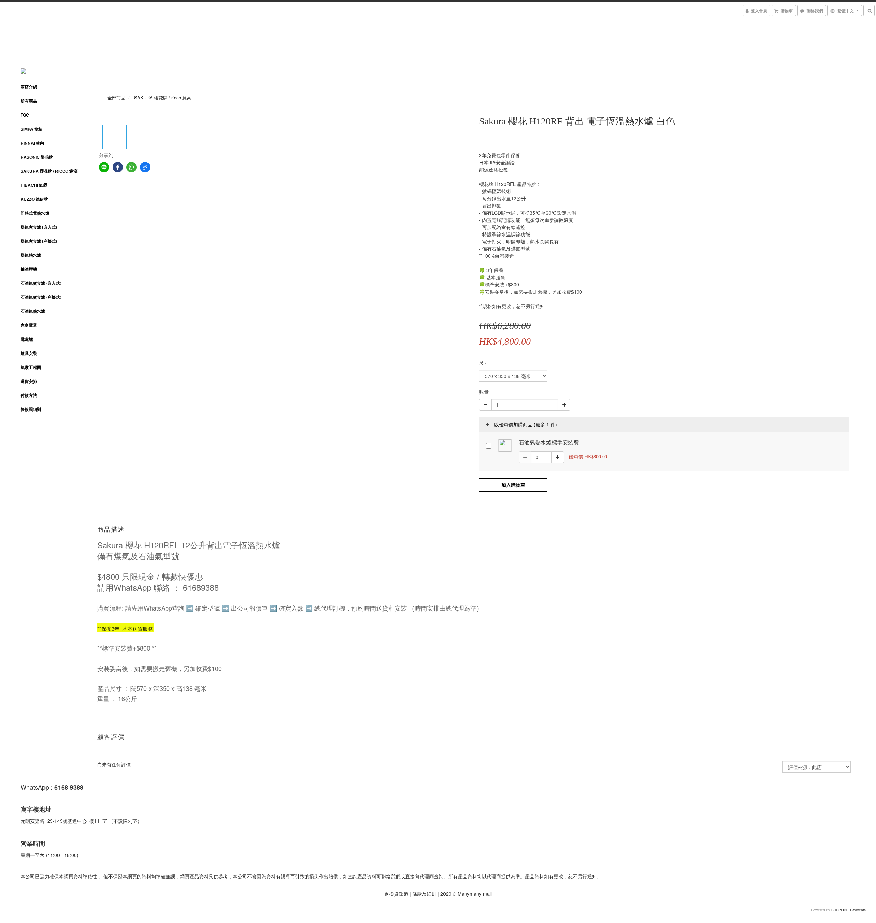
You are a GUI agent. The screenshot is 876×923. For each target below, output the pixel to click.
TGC (25, 115)
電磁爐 (27, 339)
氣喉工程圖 (31, 367)
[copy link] (145, 167)
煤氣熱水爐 (31, 255)
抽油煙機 (29, 269)
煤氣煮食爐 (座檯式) (39, 241)
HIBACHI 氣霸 (34, 185)
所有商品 (29, 101)
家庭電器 (29, 325)
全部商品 (116, 97)
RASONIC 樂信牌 (37, 157)
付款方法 (29, 395)
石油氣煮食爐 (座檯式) (41, 297)
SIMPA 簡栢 (31, 129)
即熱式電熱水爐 (35, 213)
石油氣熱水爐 (33, 311)
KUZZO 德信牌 (34, 199)
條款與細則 (31, 409)
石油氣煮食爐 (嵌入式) (41, 283)
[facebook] (118, 167)
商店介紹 (29, 87)
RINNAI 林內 (32, 143)
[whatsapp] (131, 167)
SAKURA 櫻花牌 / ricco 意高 (49, 171)
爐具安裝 (29, 353)
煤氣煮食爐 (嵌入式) (39, 227)
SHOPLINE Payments (848, 910)
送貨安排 (29, 381)
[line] (104, 167)
